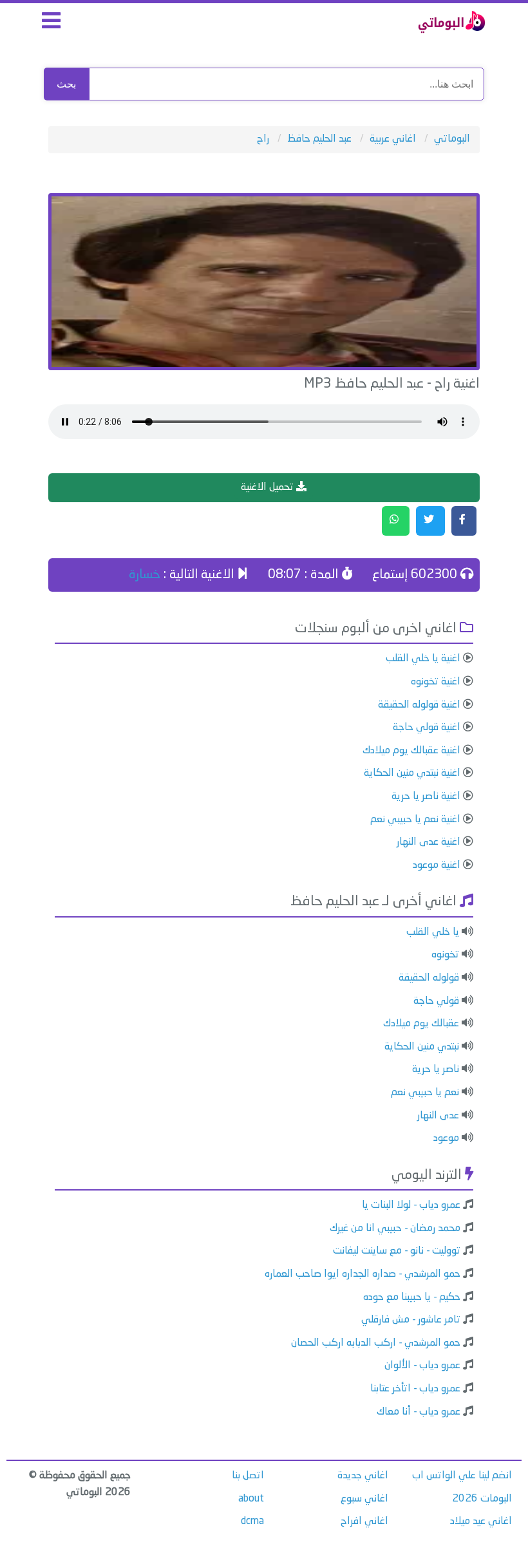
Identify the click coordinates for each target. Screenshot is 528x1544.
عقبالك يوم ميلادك (421, 1024)
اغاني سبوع (364, 1499)
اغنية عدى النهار (428, 842)
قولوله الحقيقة (429, 978)
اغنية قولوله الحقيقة (419, 705)
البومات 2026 (482, 1499)
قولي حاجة (436, 1001)
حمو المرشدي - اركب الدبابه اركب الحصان (375, 1343)
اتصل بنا (248, 1476)
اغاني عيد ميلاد (481, 1521)
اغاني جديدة (362, 1476)
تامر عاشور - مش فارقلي (410, 1320)
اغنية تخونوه (435, 682)
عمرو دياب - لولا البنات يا (411, 1205)
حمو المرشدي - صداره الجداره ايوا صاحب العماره (362, 1274)
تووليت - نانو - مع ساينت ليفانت (396, 1251)
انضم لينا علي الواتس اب (462, 1476)
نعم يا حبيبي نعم (425, 1092)
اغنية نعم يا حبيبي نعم (415, 819)
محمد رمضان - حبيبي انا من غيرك (395, 1228)
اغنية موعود (436, 865)
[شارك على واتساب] (396, 521)
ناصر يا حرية (435, 1069)
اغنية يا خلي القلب (423, 659)
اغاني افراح (364, 1521)
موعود (446, 1138)
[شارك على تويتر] (430, 521)
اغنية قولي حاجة (426, 727)
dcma (252, 1521)
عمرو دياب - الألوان (422, 1365)
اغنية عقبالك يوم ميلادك (411, 751)
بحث (66, 84)
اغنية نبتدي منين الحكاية (412, 773)
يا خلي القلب (432, 932)
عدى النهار (438, 1116)
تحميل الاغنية (268, 487)
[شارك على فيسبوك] (463, 521)
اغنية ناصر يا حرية (425, 796)
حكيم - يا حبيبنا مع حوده (411, 1297)
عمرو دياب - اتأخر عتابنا (415, 1389)
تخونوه (445, 955)
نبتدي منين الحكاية (421, 1047)
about (251, 1499)
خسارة (144, 575)
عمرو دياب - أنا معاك (418, 1412)
